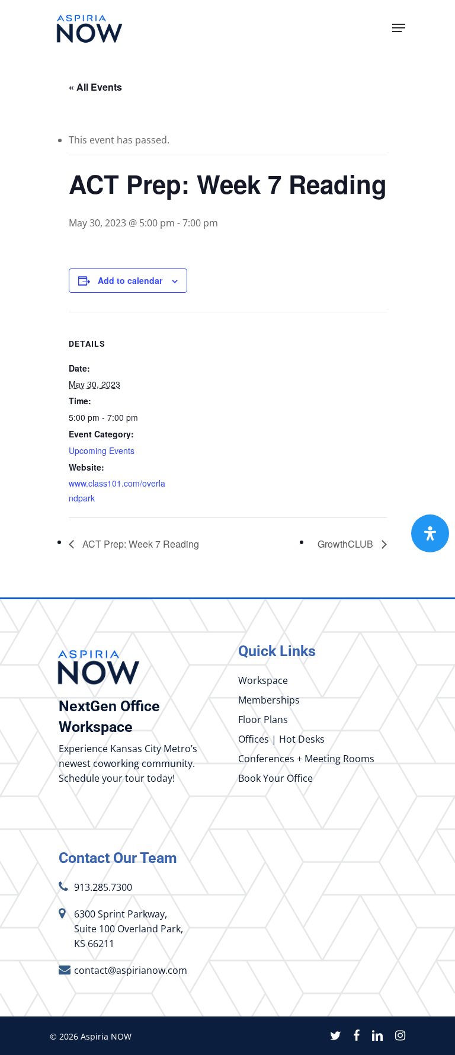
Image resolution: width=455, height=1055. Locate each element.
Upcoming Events (101, 450)
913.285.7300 (103, 887)
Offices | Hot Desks (281, 739)
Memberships (269, 699)
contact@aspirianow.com (130, 970)
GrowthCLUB (347, 544)
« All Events (95, 87)
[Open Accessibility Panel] (430, 533)
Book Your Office (275, 778)
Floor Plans (263, 719)
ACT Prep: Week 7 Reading (139, 544)
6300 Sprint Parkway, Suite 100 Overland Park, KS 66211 (128, 928)
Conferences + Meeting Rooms (306, 758)
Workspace (263, 680)
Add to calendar (130, 280)
